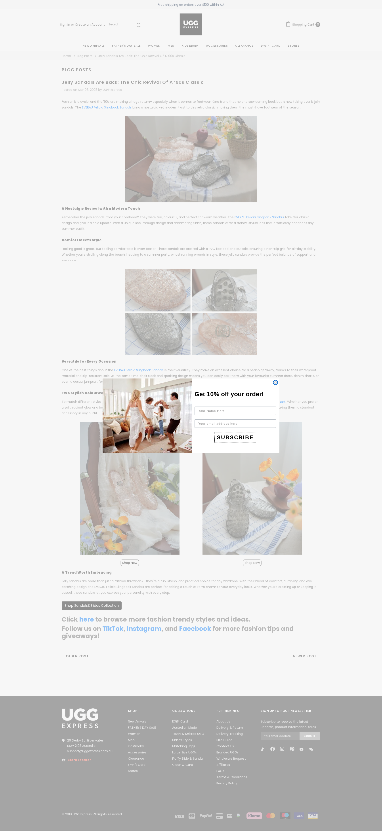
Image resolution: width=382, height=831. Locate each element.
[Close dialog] (275, 382)
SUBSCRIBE (235, 437)
